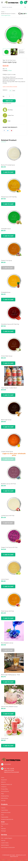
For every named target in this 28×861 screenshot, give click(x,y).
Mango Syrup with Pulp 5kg (9, 196)
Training (3, 840)
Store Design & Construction (8, 847)
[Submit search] (25, 7)
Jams (2, 814)
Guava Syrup (4, 738)
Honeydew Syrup (6, 228)
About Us (3, 782)
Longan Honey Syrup (7, 451)
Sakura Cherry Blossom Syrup (9, 706)
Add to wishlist (7, 103)
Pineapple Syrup (5, 292)
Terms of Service (5, 791)
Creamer (3, 807)
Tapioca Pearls (4, 824)
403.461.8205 (7, 764)
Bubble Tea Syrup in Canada (8, 13)
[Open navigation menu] (2, 2)
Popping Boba (4, 817)
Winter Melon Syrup (6, 356)
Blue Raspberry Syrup (7, 643)
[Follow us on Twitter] (7, 130)
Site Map (3, 800)
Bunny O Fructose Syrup (8, 165)
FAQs (2, 793)
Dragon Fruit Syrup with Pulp (9, 547)
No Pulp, (10, 60)
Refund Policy (4, 798)
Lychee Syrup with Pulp (7, 515)
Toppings (3, 828)
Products (4, 804)
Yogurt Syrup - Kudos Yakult (9, 388)
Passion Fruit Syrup (6, 260)
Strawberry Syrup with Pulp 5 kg (10, 324)
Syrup (13, 60)
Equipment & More (5, 812)
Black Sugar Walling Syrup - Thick (10, 674)
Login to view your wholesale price (14, 454)
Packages (3, 830)
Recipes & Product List (6, 784)
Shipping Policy (5, 796)
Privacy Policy (4, 789)
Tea (2, 826)
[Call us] (21, 2)
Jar (10, 90)
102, (6, 60)
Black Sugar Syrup (6, 419)
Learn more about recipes (10, 86)
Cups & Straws (4, 810)
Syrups (3, 821)
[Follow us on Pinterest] (11, 130)
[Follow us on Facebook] (4, 130)
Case (13, 90)
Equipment (4, 779)
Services (4, 834)
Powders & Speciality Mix (7, 819)
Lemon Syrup (5, 579)
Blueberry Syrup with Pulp (8, 483)
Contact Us (3, 786)
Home (2, 11)
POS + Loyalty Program (6, 838)
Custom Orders (4, 842)
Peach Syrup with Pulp (7, 611)
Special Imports (5, 845)
